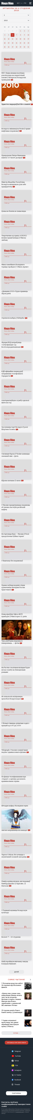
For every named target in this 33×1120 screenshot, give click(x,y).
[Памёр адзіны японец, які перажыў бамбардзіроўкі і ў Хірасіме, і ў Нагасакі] (16, 873)
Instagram (17, 1070)
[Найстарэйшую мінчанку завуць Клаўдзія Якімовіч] (16, 952)
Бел (18, 3)
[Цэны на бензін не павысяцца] (16, 201)
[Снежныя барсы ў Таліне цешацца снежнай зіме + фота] (16, 445)
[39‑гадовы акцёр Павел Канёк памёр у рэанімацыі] (16, 1012)
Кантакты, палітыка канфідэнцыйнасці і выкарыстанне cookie (15, 1104)
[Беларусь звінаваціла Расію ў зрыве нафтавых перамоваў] (16, 120)
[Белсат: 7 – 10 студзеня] (16, 927)
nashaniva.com (20, 1112)
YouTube (18, 1056)
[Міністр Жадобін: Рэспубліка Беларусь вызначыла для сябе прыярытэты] (16, 174)
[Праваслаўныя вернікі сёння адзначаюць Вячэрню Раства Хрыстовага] (16, 577)
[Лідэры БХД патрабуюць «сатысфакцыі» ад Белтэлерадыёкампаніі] (16, 334)
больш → (16, 1033)
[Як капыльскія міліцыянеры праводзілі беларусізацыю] (16, 687)
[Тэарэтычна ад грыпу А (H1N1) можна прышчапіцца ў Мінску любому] (16, 227)
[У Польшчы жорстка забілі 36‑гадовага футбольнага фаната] (16, 985)
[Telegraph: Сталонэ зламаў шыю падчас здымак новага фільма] (16, 741)
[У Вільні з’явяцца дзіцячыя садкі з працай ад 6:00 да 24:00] (16, 714)
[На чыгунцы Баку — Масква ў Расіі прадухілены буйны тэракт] (16, 525)
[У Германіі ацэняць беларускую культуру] (16, 901)
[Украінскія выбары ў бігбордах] (16, 308)
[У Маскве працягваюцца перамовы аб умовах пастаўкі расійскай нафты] (16, 497)
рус (25, 3)
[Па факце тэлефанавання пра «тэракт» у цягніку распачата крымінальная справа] (16, 769)
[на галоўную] (7, 3)
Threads (17, 1084)
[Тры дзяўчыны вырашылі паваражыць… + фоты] (16, 632)
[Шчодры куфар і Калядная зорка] (16, 796)
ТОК (16, 1065)
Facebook (17, 1080)
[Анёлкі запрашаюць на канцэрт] (16, 820)
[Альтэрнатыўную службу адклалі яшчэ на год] (16, 391)
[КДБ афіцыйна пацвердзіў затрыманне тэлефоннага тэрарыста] (16, 363)
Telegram (17, 1051)
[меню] (30, 3)
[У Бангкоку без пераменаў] (16, 551)
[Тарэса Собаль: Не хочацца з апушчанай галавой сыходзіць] (16, 845)
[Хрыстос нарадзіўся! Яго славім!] (16, 94)
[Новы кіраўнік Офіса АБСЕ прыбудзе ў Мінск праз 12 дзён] (16, 605)
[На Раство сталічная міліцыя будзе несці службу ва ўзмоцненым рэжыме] (16, 660)
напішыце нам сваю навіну (16, 1042)
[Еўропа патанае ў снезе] (16, 470)
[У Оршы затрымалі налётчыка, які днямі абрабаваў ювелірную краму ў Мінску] (16, 1023)
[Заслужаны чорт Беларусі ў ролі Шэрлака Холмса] (16, 418)
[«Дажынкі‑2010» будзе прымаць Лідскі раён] (16, 282)
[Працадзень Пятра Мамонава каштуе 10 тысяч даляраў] (16, 146)
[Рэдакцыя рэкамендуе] (30, 979)
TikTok (16, 1061)
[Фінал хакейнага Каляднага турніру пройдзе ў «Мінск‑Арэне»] (16, 256)
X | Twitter (17, 1075)
